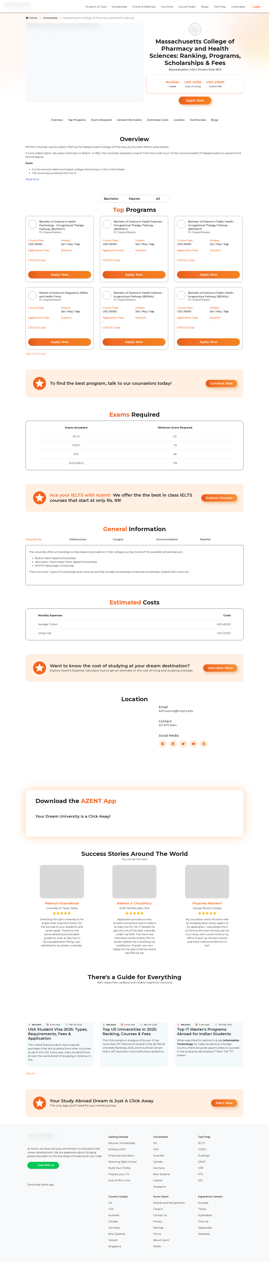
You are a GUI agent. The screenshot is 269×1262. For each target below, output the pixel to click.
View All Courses (36, 353)
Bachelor (111, 199)
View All (30, 1073)
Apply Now (195, 100)
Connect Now (221, 383)
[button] (129, 1143)
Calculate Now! (220, 668)
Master (134, 199)
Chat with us (46, 1165)
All (158, 199)
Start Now (224, 1103)
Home (33, 17)
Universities (50, 17)
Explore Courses (219, 498)
